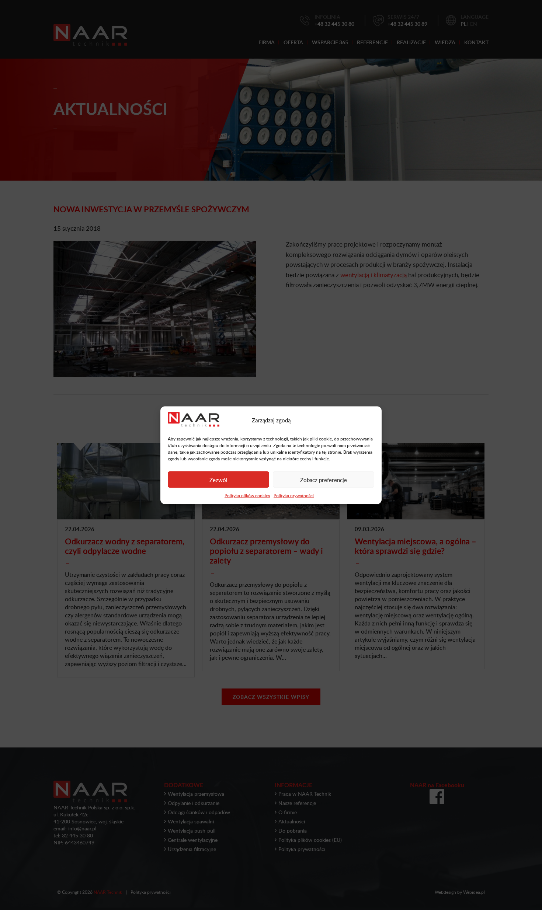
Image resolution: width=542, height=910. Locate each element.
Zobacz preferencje (323, 479)
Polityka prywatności (294, 495)
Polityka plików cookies (247, 495)
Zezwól (218, 479)
